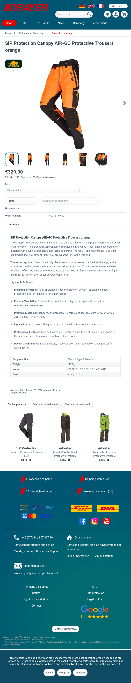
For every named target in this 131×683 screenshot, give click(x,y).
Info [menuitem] (119, 6)
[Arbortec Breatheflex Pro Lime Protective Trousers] (104, 427)
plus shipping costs (47, 177)
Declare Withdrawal (65, 629)
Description (14, 224)
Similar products (17, 404)
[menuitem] (73, 14)
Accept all (64, 672)
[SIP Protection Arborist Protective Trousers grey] (26, 427)
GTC (95, 586)
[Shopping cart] (124, 14)
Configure (80, 672)
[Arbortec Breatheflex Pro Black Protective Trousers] (66, 427)
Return (36, 593)
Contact (36, 605)
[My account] (115, 14)
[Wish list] (107, 14)
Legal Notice (94, 599)
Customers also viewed (77, 404)
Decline (49, 672)
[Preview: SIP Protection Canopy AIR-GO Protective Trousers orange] (12, 159)
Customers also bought (45, 404)
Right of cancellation (36, 599)
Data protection (95, 593)
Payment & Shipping (36, 586)
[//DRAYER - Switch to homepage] (25, 10)
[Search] (89, 14)
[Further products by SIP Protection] (13, 64)
